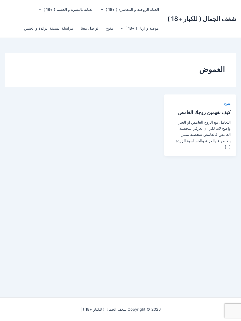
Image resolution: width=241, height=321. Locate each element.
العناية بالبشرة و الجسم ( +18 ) (68, 9)
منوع (109, 28)
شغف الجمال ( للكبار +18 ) (201, 18)
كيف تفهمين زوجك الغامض (204, 112)
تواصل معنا (89, 28)
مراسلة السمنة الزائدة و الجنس (48, 28)
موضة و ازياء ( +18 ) (142, 28)
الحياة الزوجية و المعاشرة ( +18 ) (132, 9)
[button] (103, 9)
